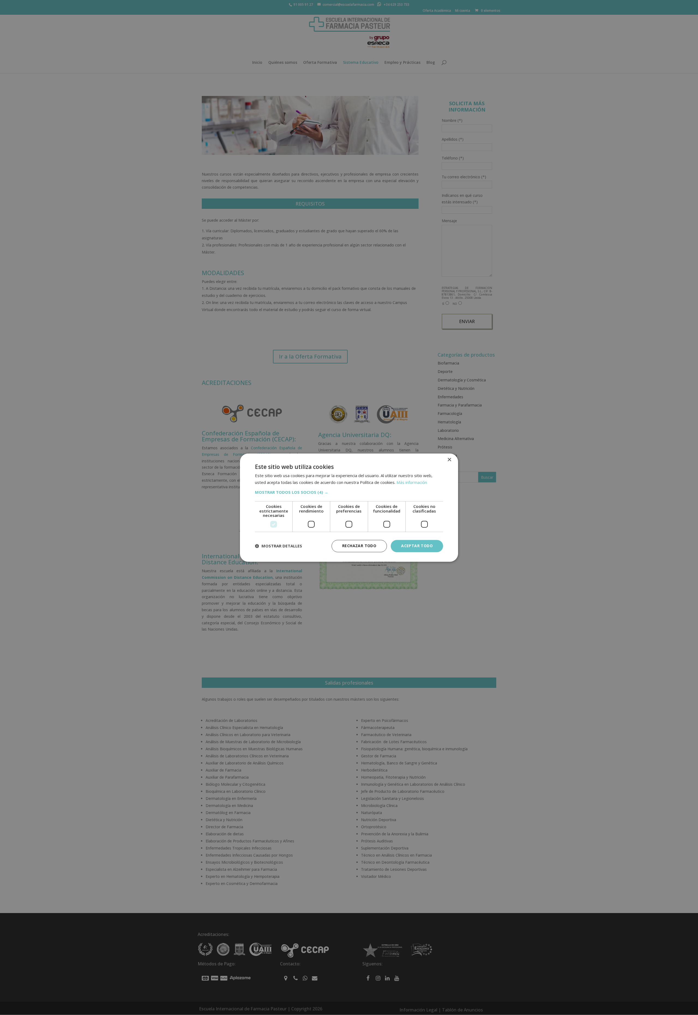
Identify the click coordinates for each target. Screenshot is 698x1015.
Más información (411, 482)
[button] (349, 492)
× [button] (449, 460)
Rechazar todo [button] (359, 545)
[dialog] (349, 507)
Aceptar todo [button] (417, 545)
